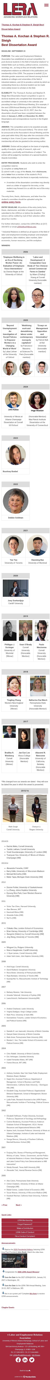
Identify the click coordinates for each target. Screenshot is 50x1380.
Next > (19, 1205)
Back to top (24, 1371)
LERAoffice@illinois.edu (26, 227)
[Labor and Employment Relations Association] (20, 19)
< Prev (4, 1205)
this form (33, 1294)
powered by (19, 1377)
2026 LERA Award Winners (28, 1272)
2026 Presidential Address (23, 1249)
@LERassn (36, 1355)
